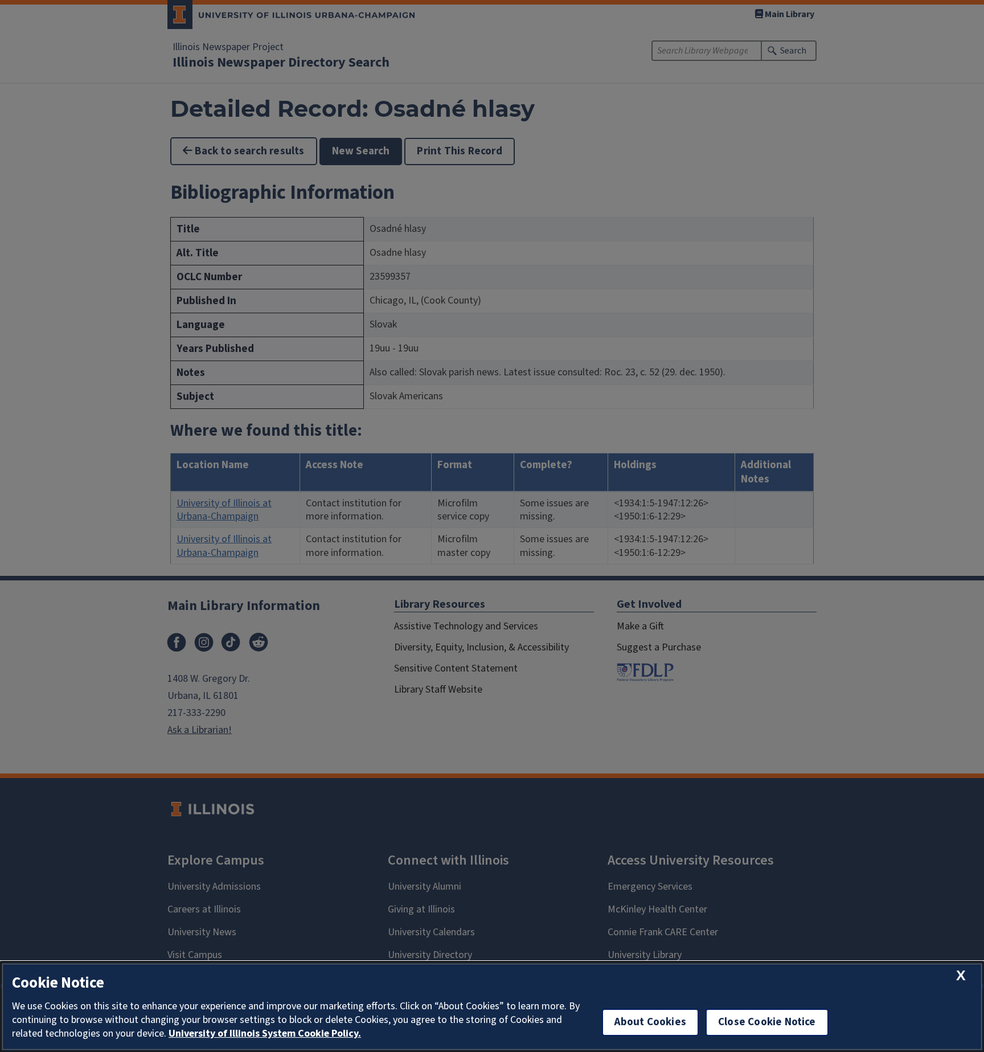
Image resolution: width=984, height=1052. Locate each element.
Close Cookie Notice (767, 1022)
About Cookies (650, 1022)
